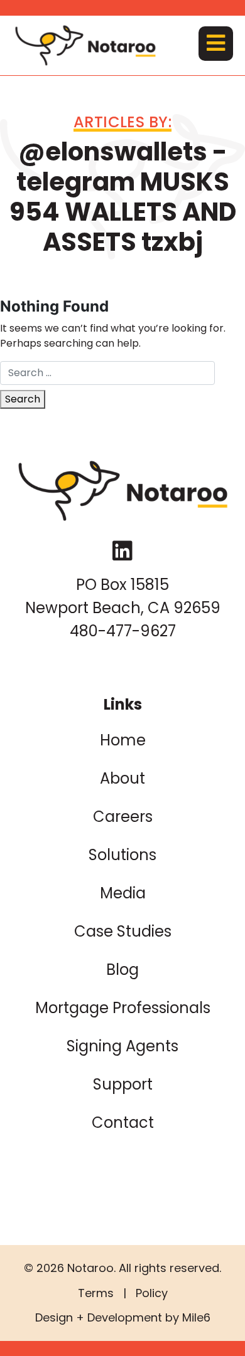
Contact (123, 1122)
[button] (216, 43)
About (122, 778)
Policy (152, 1293)
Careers (123, 816)
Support (123, 1084)
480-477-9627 (123, 631)
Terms (96, 1293)
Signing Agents (122, 1046)
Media (123, 893)
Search (22, 399)
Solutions (122, 854)
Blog (122, 969)
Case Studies (123, 931)
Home (123, 740)
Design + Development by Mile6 (122, 1317)
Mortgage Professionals (122, 1007)
